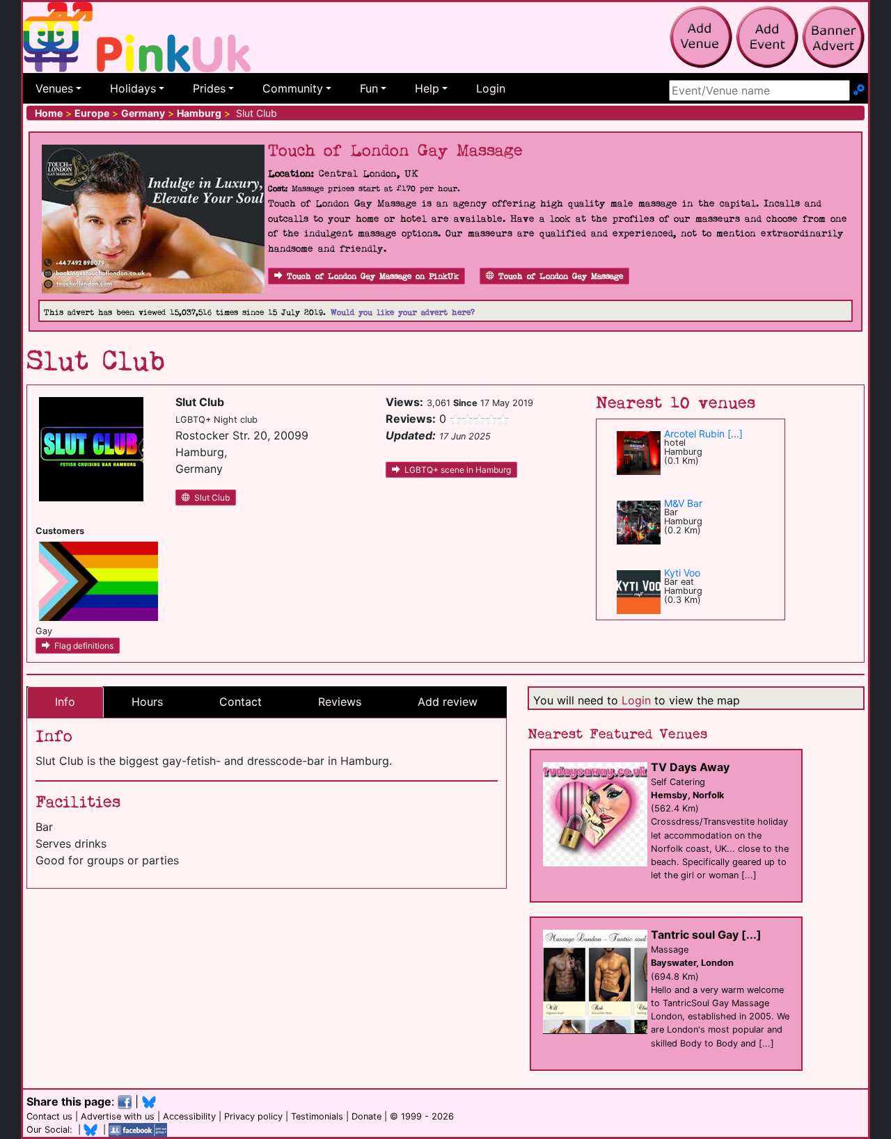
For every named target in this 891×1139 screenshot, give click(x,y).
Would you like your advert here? (403, 312)
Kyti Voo (682, 573)
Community (292, 88)
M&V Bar (683, 503)
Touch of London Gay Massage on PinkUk (373, 276)
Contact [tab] (240, 702)
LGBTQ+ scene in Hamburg (457, 470)
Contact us (49, 1116)
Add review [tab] (448, 702)
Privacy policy (253, 1116)
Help (427, 88)
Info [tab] (65, 702)
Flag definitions (83, 645)
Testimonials (317, 1116)
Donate (366, 1116)
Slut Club (212, 497)
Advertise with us (118, 1116)
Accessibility (189, 1116)
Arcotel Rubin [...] (703, 433)
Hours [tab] (147, 702)
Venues (54, 88)
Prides (209, 88)
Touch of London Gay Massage (560, 276)
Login (490, 88)
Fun (369, 88)
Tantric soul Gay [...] (706, 935)
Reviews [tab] (339, 702)
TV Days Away (690, 767)
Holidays (133, 88)
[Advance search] (859, 90)
